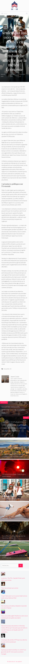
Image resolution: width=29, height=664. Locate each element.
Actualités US (7, 369)
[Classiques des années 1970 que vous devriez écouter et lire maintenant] (3, 636)
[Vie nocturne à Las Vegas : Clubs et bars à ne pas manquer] (14, 478)
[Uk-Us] (14, 5)
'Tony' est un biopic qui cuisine (9, 588)
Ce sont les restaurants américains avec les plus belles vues (13, 410)
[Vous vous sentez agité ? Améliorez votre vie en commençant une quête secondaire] (3, 612)
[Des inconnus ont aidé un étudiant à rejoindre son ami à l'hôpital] (3, 602)
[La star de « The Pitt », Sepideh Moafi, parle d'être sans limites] (3, 574)
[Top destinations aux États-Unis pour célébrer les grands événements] (14, 500)
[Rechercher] (20, 565)
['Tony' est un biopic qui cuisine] (3, 584)
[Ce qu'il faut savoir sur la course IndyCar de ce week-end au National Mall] (3, 592)
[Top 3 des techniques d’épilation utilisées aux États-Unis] (14, 520)
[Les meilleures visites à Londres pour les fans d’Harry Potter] (14, 539)
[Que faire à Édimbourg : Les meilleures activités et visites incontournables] (14, 458)
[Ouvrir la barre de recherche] (27, 13)
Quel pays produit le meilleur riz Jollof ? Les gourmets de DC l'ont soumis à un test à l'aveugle (13, 652)
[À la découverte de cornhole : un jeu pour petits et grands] (14, 559)
